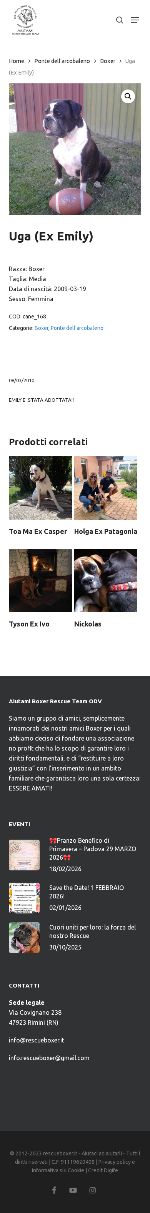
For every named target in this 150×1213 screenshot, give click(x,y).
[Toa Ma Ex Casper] (40, 488)
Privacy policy (114, 1162)
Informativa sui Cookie (58, 1170)
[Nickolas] (106, 580)
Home (16, 61)
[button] (135, 20)
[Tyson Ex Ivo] (40, 580)
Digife (111, 1170)
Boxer (107, 61)
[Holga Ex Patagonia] (106, 488)
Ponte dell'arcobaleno (62, 61)
